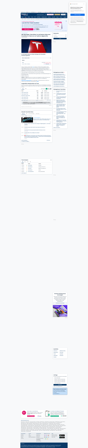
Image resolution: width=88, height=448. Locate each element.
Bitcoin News (40, 422)
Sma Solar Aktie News (38, 429)
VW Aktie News (28, 431)
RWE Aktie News (43, 425)
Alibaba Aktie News (54, 429)
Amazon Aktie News (36, 423)
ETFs (35, 17)
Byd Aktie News (23, 426)
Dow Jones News (51, 421)
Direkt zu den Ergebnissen (57, 386)
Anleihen (49, 17)
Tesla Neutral (30, 166)
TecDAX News (47, 421)
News (26, 17)
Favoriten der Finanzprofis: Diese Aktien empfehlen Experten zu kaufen (59, 74)
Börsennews (23, 421)
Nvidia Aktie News (45, 422)
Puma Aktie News (56, 428)
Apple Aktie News (45, 424)
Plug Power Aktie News (60, 424)
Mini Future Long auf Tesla (25, 95)
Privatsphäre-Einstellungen (38, 439)
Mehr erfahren (27, 29)
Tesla (23, 62)
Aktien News (27, 421)
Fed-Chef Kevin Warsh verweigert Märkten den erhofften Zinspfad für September (59, 82)
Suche (60, 38)
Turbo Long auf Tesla (24, 92)
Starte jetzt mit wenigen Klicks (26, 80)
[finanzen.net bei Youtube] (48, 435)
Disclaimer (38, 437)
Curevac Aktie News (50, 428)
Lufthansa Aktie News (56, 425)
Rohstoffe (53, 17)
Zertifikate (38, 17)
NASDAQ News (57, 421)
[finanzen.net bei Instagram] (45, 435)
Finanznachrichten (33, 421)
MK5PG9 (25, 100)
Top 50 (55, 353)
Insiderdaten (56, 355)
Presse (22, 437)
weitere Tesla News (56, 127)
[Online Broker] (25, 14)
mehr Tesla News (24, 140)
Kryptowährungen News (33, 422)
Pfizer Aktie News (58, 427)
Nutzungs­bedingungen (39, 438)
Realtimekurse (56, 352)
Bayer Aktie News (29, 423)
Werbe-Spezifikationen (32, 437)
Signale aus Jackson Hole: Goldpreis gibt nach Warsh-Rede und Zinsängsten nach (60, 79)
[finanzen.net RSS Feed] (47, 439)
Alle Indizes (61, 352)
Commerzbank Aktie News (52, 424)
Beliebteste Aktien (62, 350)
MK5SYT (22, 100)
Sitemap (22, 438)
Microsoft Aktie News (24, 424)
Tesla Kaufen (30, 165)
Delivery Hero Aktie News (46, 429)
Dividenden (61, 355)
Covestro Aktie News (36, 428)
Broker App (53, 437)
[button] (50, 14)
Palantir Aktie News (30, 428)
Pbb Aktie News (52, 430)
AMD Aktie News (23, 427)
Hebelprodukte (44, 17)
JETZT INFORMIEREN (31, 416)
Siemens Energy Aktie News (44, 423)
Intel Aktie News (23, 428)
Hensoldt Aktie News (24, 425)
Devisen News (62, 421)
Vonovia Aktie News (59, 426)
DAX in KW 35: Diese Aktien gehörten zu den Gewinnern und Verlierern (59, 84)
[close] (84, 4)
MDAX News (42, 421)
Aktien (22, 17)
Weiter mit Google (78, 14)
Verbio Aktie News (58, 430)
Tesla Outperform (31, 171)
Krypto (57, 17)
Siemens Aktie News (43, 428)
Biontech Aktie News (29, 426)
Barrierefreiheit (38, 441)
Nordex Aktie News (52, 426)
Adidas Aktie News (63, 428)
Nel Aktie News (23, 429)
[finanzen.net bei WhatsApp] (45, 439)
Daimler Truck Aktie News (30, 429)
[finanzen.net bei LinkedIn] (46, 437)
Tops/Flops (61, 353)
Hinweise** (37, 100)
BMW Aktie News (28, 430)
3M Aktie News (23, 431)
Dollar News (23, 422)
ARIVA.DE (43, 446)
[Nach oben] (65, 447)
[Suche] (45, 14)
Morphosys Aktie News (42, 427)
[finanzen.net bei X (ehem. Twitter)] (45, 437)
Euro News (27, 422)
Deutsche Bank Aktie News (38, 424)
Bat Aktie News (23, 430)
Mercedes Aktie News (45, 426)
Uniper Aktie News (29, 427)
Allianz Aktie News (57, 423)
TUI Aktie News (51, 423)
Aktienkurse (55, 350)
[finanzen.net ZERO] (36, 29)
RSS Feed (48, 140)
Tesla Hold (29, 168)
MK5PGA (27, 100)
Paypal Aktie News (37, 425)
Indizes (29, 17)
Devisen (61, 17)
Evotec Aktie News (36, 427)
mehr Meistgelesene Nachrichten (58, 86)
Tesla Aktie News (59, 422)
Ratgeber (65, 17)
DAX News (38, 421)
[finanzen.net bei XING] (48, 437)
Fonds (32, 17)
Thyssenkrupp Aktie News (37, 426)
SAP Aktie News (30, 424)
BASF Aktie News (23, 423)
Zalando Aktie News (35, 430)
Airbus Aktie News (62, 425)
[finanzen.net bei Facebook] (46, 435)
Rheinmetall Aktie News (52, 422)
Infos (37, 81)
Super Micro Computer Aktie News (44, 430)
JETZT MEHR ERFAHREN (54, 416)
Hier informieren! (56, 393)
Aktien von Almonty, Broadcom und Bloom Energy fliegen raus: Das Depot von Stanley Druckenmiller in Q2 (59, 77)
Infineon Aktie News (31, 425)
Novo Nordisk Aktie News (51, 427)
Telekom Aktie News (60, 429)
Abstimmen (60, 384)
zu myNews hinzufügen (25, 141)
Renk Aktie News (49, 425)
